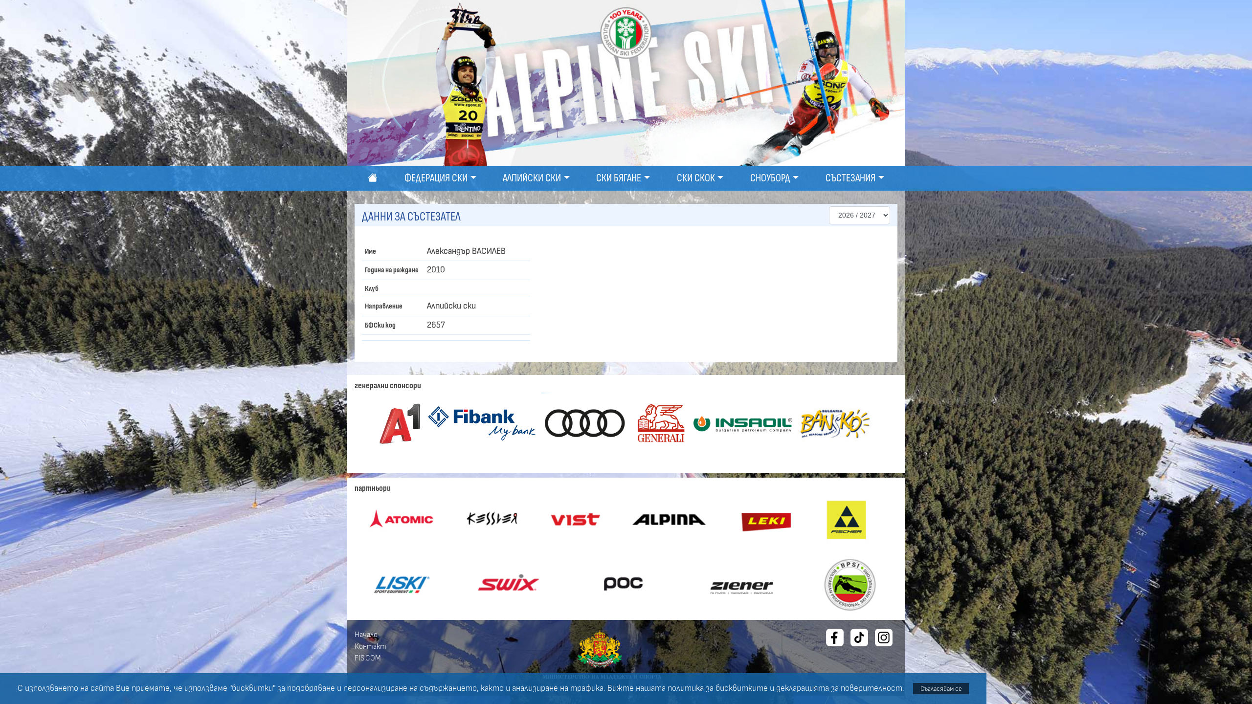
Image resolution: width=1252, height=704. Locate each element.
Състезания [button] (850, 178)
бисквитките (741, 688)
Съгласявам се (941, 688)
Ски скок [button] (696, 178)
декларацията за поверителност (839, 688)
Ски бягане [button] (618, 178)
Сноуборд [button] (770, 178)
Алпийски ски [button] (532, 178)
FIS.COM (368, 658)
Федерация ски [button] (436, 178)
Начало (366, 634)
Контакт (370, 646)
